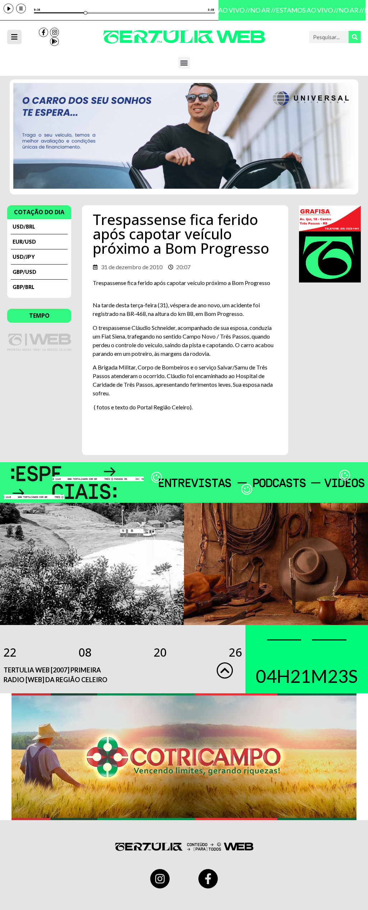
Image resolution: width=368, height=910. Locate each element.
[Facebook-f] (43, 32)
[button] (184, 63)
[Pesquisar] (355, 37)
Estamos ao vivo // (302, 10)
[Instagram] (54, 32)
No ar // (258, 10)
